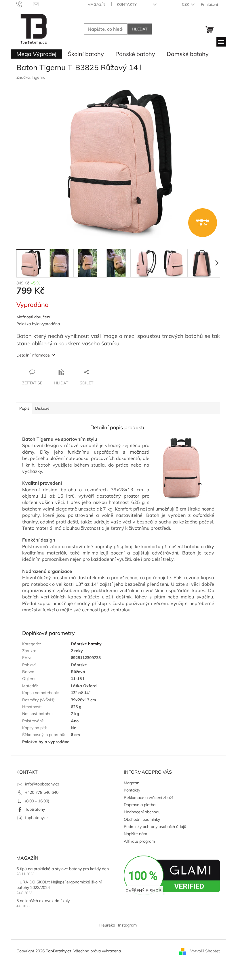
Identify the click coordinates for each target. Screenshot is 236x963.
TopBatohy (35, 809)
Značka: (30, 77)
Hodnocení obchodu (142, 811)
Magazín (96, 4)
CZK (186, 4)
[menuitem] (36, 54)
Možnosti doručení (33, 316)
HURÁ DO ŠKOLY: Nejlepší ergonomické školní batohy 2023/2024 (59, 884)
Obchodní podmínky (142, 819)
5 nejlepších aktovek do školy (43, 900)
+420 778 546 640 (41, 792)
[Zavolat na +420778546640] (24, 4)
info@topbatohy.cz (42, 784)
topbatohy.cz (36, 817)
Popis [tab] (24, 408)
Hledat (139, 29)
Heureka (107, 925)
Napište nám (135, 833)
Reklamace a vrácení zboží (148, 797)
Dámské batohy (86, 643)
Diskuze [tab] (42, 408)
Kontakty (127, 4)
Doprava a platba (139, 804)
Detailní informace (33, 355)
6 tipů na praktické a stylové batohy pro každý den (62, 868)
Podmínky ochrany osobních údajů (155, 826)
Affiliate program (139, 841)
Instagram (127, 925)
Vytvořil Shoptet (205, 951)
